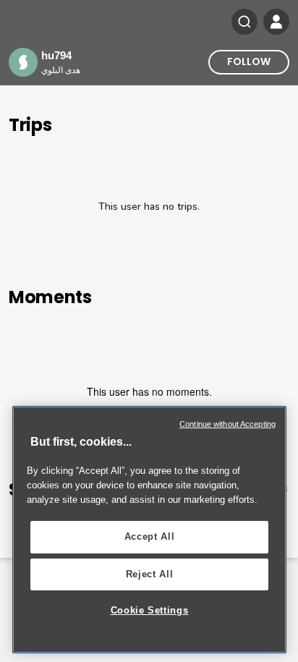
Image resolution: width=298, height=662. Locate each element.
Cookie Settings (150, 610)
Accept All (149, 536)
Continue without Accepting (227, 424)
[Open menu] (276, 22)
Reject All (150, 574)
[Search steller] (244, 22)
